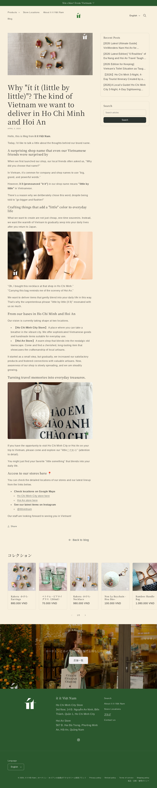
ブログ (107, 714)
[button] (13, 12)
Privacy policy (95, 778)
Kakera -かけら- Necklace (82, 597)
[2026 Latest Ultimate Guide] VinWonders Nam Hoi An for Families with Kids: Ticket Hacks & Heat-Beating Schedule (123, 46)
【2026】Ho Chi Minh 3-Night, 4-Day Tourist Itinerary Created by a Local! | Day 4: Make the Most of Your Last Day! (123, 77)
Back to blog (81, 539)
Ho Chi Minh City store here (33, 496)
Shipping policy (143, 778)
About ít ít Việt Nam (114, 703)
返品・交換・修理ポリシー (138, 781)
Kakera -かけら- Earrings (19, 597)
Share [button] (14, 526)
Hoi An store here (27, 500)
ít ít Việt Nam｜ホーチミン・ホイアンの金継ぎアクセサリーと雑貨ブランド (55, 778)
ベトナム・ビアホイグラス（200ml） (52, 597)
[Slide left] (71, 615)
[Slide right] (85, 615)
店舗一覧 (78, 660)
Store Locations (112, 709)
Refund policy (110, 778)
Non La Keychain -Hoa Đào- (115, 597)
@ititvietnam (24, 509)
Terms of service (126, 778)
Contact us (109, 720)
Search (125, 120)
